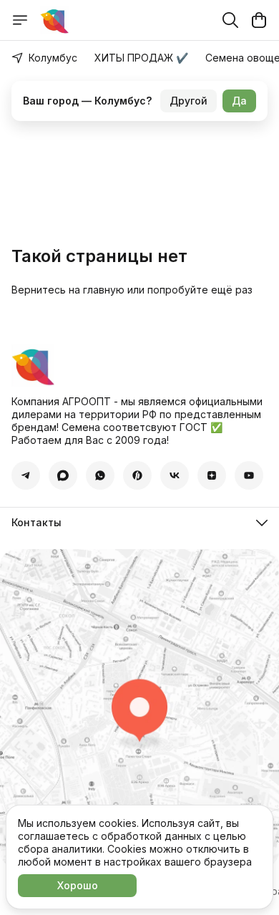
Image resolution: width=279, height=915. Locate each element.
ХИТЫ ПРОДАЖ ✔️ (141, 58)
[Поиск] (230, 20)
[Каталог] (20, 20)
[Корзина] (259, 20)
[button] (25, 475)
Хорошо (77, 885)
